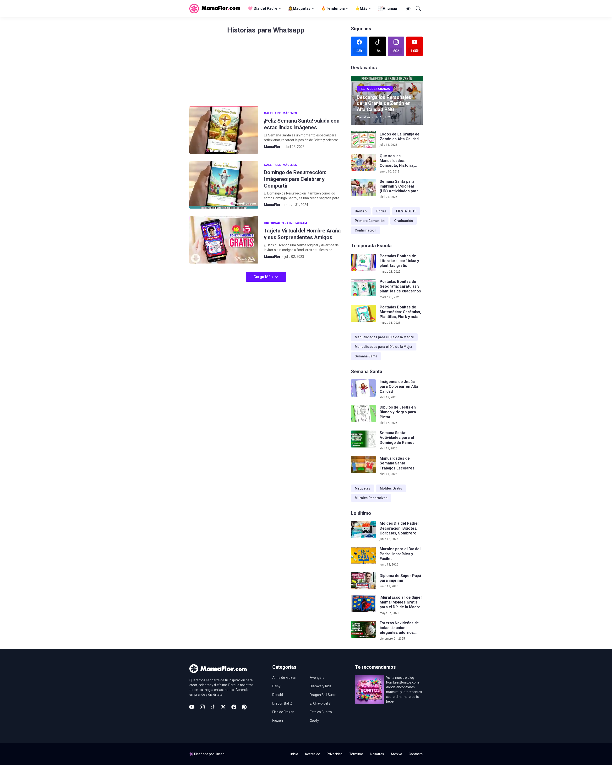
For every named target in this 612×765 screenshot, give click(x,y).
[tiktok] (212, 707)
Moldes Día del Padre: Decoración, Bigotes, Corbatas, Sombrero (399, 528)
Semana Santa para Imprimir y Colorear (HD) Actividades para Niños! (399, 186)
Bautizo (361, 211)
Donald (277, 695)
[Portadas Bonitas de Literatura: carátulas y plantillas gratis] (363, 262)
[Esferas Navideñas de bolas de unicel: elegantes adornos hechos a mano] (363, 629)
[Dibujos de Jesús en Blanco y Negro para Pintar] (363, 413)
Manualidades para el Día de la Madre (384, 337)
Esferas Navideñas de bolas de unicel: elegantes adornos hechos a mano (399, 628)
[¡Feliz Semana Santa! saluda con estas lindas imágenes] (223, 130)
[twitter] (223, 707)
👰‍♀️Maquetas (299, 8)
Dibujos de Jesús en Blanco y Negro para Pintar (398, 412)
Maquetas (362, 488)
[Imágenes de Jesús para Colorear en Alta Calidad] (363, 388)
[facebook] (233, 707)
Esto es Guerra (321, 712)
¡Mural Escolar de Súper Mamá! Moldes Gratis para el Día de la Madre (401, 602)
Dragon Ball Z (282, 703)
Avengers (317, 677)
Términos (356, 754)
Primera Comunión (370, 221)
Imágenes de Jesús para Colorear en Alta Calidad (399, 386)
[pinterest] (244, 707)
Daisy (276, 686)
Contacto (416, 754)
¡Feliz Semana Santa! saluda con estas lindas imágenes (301, 124)
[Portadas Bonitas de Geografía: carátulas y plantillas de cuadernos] (363, 287)
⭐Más (361, 8)
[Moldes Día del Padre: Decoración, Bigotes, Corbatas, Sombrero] (363, 529)
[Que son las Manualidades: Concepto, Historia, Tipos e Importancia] (363, 162)
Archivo (396, 754)
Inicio (294, 754)
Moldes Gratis (391, 488)
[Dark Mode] (407, 8)
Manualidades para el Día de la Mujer (384, 347)
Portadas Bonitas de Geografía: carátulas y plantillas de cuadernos (400, 286)
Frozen (277, 720)
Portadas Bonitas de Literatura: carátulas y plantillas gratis (399, 261)
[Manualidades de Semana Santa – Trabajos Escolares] (363, 464)
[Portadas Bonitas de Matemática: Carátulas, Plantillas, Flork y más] (363, 313)
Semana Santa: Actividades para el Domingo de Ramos (397, 438)
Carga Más (263, 277)
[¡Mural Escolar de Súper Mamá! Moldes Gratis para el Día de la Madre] (363, 603)
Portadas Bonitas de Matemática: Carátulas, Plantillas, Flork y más (400, 312)
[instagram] (202, 707)
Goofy (314, 720)
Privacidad (335, 754)
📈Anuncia (387, 8)
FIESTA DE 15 (406, 211)
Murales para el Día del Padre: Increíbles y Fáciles (400, 554)
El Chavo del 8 (320, 703)
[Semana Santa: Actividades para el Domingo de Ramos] (363, 439)
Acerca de (312, 754)
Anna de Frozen (284, 677)
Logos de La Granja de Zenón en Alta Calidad (400, 136)
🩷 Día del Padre (263, 8)
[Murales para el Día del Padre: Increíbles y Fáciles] (363, 555)
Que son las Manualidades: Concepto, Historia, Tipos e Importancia (397, 161)
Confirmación (365, 230)
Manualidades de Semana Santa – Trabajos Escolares (397, 463)
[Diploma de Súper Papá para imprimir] (363, 580)
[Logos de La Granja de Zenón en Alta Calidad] (363, 139)
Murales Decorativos (371, 498)
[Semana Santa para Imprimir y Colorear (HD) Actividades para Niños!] (363, 187)
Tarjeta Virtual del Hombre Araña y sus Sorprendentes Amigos (302, 234)
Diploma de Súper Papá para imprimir (400, 578)
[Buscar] (418, 8)
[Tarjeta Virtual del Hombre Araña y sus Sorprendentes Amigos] (223, 240)
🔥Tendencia (332, 8)
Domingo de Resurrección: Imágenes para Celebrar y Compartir (295, 179)
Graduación (403, 221)
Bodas (381, 211)
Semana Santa (366, 356)
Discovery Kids (320, 686)
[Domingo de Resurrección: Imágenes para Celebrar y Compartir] (223, 185)
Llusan (219, 754)
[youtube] (191, 707)
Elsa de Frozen (283, 712)
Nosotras (377, 754)
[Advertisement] (266, 72)
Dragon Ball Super (323, 695)
